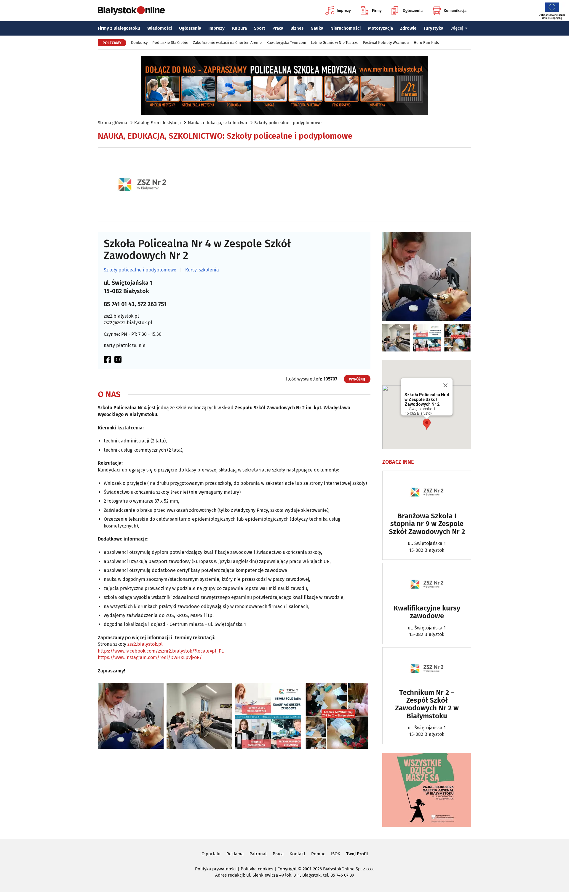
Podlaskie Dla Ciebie (170, 42)
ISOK (335, 853)
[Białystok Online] (131, 10)
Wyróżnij (357, 379)
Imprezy (344, 10)
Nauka (317, 28)
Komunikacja (455, 10)
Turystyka (433, 28)
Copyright (287, 869)
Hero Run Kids (426, 42)
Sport (259, 28)
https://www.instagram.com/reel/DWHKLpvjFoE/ (150, 657)
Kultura (239, 28)
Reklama (235, 853)
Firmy (377, 10)
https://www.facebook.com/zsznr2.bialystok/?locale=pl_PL (161, 651)
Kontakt (297, 853)
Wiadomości (159, 28)
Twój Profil (357, 853)
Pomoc (318, 853)
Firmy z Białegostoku (119, 28)
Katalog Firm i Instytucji (157, 122)
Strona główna (112, 122)
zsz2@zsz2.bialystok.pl (128, 322)
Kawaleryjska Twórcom (286, 42)
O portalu (211, 853)
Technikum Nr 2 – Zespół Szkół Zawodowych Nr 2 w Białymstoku (427, 704)
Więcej (456, 28)
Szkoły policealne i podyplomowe (288, 122)
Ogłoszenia (413, 10)
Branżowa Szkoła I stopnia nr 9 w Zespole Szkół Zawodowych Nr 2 (427, 523)
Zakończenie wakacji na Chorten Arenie (227, 42)
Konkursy (139, 42)
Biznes (296, 28)
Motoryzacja (380, 28)
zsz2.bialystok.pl (121, 316)
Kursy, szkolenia (202, 270)
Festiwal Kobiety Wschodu (386, 42)
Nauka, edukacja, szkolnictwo (217, 122)
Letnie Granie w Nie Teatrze (334, 42)
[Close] (445, 385)
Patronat (258, 853)
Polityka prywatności (215, 869)
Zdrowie (408, 28)
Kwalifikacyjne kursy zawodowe (427, 612)
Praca (277, 28)
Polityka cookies (257, 869)
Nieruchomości (345, 28)
